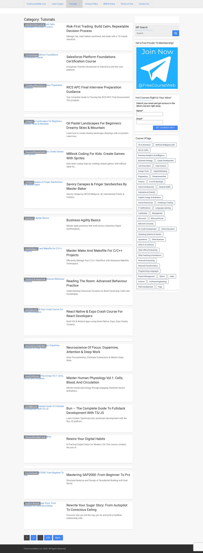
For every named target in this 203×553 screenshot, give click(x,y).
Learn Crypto (57, 4)
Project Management (146, 276)
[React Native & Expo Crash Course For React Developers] (44, 325)
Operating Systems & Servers (149, 234)
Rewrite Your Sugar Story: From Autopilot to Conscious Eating (96, 507)
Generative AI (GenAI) (146, 192)
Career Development (165, 161)
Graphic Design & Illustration (149, 197)
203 (48, 537)
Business (29, 218)
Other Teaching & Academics (149, 255)
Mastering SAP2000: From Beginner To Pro (98, 475)
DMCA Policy (109, 4)
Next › (58, 537)
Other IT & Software (146, 245)
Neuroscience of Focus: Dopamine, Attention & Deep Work (92, 350)
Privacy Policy (91, 4)
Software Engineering (158, 282)
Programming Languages (148, 271)
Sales (172, 276)
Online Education (168, 229)
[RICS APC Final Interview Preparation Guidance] (44, 101)
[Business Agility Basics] (44, 234)
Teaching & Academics (35, 86)
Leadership (142, 213)
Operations (142, 239)
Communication (144, 166)
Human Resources (145, 203)
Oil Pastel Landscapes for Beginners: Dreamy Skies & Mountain (94, 125)
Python (162, 276)
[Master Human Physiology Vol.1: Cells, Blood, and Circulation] (44, 391)
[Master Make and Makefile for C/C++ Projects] (44, 264)
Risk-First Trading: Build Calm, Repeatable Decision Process (97, 28)
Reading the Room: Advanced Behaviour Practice (96, 283)
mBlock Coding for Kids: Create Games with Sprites (95, 156)
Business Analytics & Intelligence (151, 155)
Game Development (146, 187)
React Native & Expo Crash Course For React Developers (94, 314)
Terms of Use (127, 4)
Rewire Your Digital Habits (85, 439)
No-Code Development (147, 229)
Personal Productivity (146, 260)
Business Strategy (145, 161)
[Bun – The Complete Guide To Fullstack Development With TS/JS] (44, 422)
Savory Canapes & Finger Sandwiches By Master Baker (96, 186)
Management (157, 213)
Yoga (160, 287)
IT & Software (31, 55)
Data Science (161, 166)
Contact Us (144, 4)
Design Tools (143, 171)
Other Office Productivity (147, 250)
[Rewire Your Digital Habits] (44, 452)
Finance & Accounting (34, 25)
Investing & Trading (165, 203)
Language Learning (163, 208)
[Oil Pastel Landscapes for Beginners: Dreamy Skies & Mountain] (44, 137)
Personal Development (35, 152)
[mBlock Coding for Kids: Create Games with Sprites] (44, 167)
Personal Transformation (148, 266)
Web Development (145, 287)
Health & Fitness (32, 376)
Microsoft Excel (157, 218)
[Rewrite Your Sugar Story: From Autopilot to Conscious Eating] (44, 519)
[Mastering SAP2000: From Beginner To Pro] (44, 488)
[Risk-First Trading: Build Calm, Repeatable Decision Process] (44, 40)
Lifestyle (29, 122)
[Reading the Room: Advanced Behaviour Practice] (44, 295)
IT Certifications (144, 208)
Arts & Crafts (143, 150)
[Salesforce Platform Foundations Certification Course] (44, 70)
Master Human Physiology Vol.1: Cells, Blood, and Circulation (94, 380)
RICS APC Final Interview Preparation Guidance (93, 89)
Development (31, 249)
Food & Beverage (156, 182)
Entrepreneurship (159, 176)
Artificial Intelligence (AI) (165, 145)
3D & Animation (144, 145)
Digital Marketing (160, 171)
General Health (164, 187)
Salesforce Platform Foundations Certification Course (90, 59)
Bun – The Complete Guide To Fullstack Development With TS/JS (95, 410)
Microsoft (142, 218)
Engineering (143, 176)
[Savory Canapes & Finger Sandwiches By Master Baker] (44, 198)
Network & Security (145, 224)
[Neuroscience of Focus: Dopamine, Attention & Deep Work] (44, 361)
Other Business (158, 239)
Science (141, 282)
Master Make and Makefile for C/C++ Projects (94, 253)
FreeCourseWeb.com (36, 4)
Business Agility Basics (83, 220)
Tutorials (73, 4)
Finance (141, 182)
